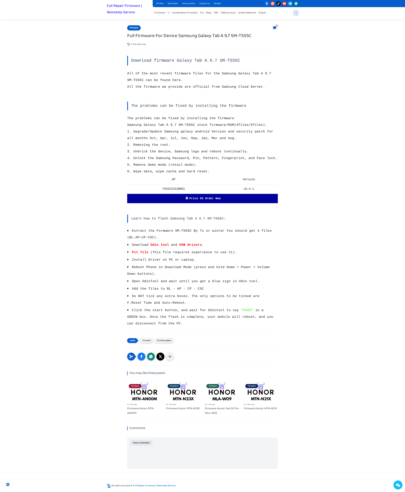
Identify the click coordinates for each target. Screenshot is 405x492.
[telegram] (290, 3)
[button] (141, 356)
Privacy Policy (188, 4)
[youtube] (284, 3)
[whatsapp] (296, 3)
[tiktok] (278, 3)
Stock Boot (173, 4)
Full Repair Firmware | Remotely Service (124, 9)
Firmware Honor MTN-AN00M (140, 411)
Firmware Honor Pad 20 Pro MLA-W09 (222, 411)
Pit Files (159, 4)
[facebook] (267, 3)
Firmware (159, 13)
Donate (217, 4)
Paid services (228, 13)
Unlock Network (247, 13)
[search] (295, 12)
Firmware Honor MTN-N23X (183, 408)
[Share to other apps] (170, 356)
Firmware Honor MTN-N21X (260, 408)
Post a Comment (141, 443)
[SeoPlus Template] (109, 486)
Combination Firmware (185, 13)
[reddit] (273, 3)
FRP (216, 13)
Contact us (204, 4)
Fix (202, 13)
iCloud (262, 13)
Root (208, 13)
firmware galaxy (164, 340)
